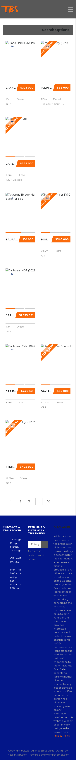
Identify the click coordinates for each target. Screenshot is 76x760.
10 (48, 501)
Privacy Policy (61, 735)
